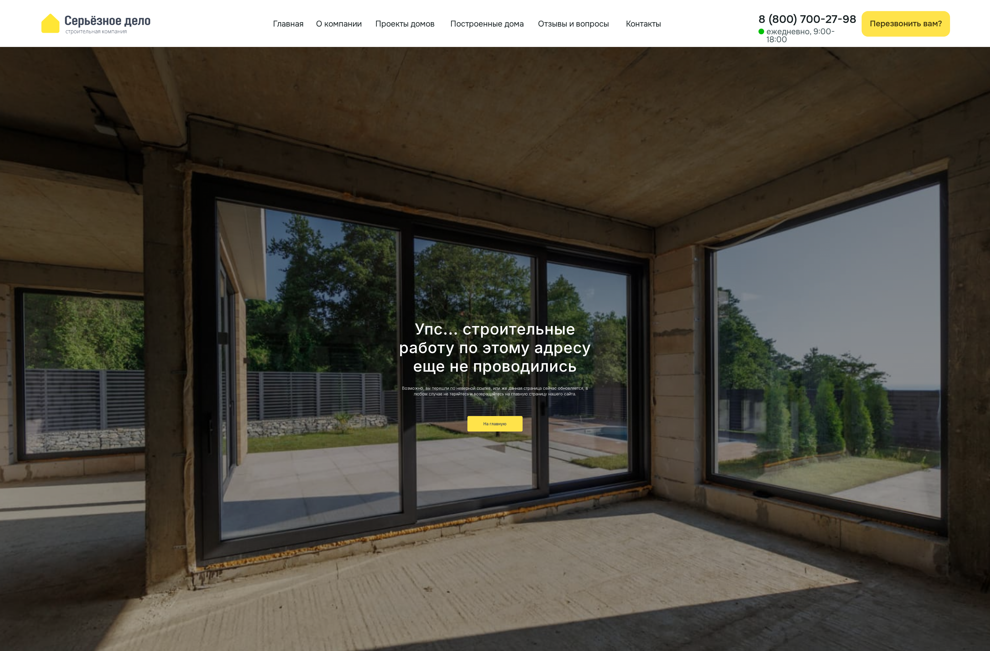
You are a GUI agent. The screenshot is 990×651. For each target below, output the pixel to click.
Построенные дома (487, 24)
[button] (906, 24)
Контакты (643, 24)
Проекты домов (405, 24)
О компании (339, 24)
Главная (288, 24)
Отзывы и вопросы (573, 24)
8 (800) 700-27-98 (807, 19)
